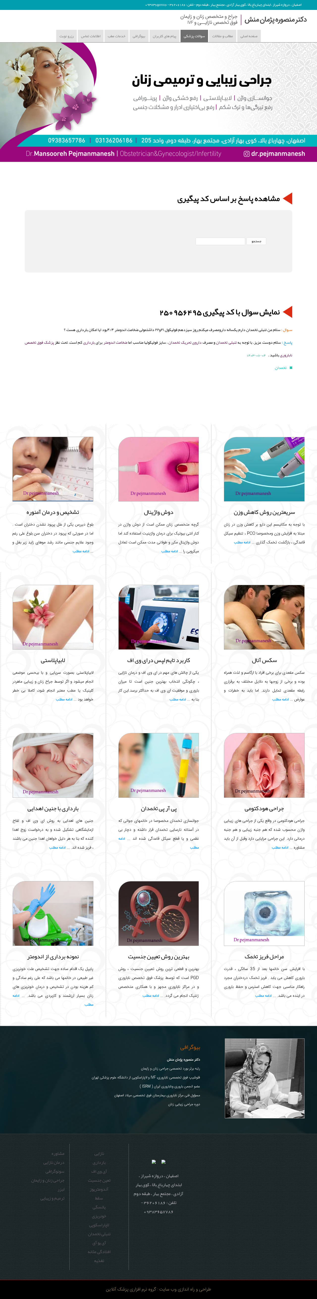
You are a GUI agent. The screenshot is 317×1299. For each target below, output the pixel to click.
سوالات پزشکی (194, 36)
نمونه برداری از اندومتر (53, 956)
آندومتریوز (99, 1189)
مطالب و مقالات (222, 36)
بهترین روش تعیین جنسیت (158, 956)
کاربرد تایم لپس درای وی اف (158, 660)
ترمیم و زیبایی (52, 1198)
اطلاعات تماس (90, 36)
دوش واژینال (158, 511)
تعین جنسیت (99, 1180)
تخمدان (281, 368)
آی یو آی (99, 1242)
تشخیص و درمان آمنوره (52, 511)
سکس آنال (264, 660)
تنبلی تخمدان (226, 342)
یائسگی (99, 1206)
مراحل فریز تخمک (264, 956)
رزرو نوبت (66, 36)
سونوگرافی (55, 1171)
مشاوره (58, 1153)
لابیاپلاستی (53, 660)
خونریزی (99, 1215)
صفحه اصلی (249, 36)
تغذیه (99, 1260)
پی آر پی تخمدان (159, 808)
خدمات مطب (116, 36)
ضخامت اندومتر (115, 342)
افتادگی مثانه (99, 1251)
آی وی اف (99, 1171)
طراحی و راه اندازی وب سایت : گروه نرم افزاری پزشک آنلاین (158, 1289)
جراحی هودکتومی (264, 808)
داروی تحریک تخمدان (185, 342)
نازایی (99, 1153)
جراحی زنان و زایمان (47, 1180)
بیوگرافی (139, 36)
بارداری (89, 342)
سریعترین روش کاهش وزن (264, 511)
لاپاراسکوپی (99, 1224)
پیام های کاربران (164, 36)
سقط (99, 1198)
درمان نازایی (53, 1162)
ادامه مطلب (242, 543)
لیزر (60, 1189)
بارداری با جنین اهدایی (53, 808)
